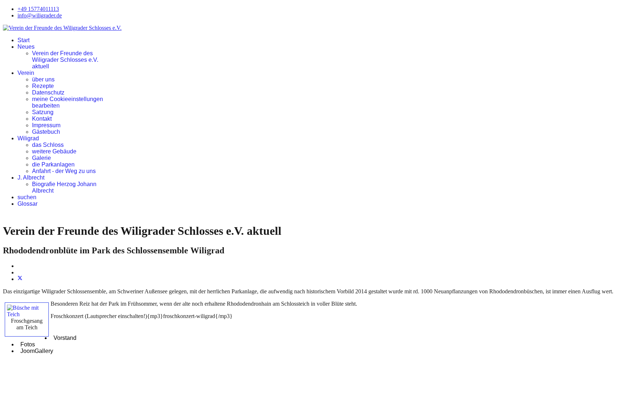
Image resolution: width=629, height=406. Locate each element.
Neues (26, 47)
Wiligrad (28, 138)
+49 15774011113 (38, 9)
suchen (26, 197)
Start (23, 40)
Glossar (27, 204)
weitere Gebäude (54, 151)
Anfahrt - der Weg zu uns (64, 171)
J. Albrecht (30, 177)
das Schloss (48, 145)
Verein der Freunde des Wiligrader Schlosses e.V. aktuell (65, 59)
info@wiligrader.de (39, 15)
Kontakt (42, 119)
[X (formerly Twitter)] (20, 279)
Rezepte (43, 86)
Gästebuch (46, 132)
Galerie (41, 158)
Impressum (46, 125)
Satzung (43, 112)
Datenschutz (48, 92)
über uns (43, 79)
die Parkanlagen (53, 164)
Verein (25, 73)
